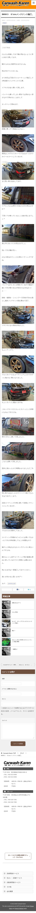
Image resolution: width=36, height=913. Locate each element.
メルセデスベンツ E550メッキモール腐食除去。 (10, 664)
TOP (9, 753)
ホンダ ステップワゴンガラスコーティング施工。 (22, 622)
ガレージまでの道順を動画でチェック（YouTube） (18, 856)
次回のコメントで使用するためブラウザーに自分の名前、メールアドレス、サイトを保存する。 (17, 711)
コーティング (11, 583)
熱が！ (14, 630)
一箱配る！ (15, 649)
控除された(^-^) (16, 602)
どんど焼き (15, 612)
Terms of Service (19, 908)
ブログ (4, 23)
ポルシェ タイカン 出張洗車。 (27, 664)
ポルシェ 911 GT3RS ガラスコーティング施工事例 (22, 640)
